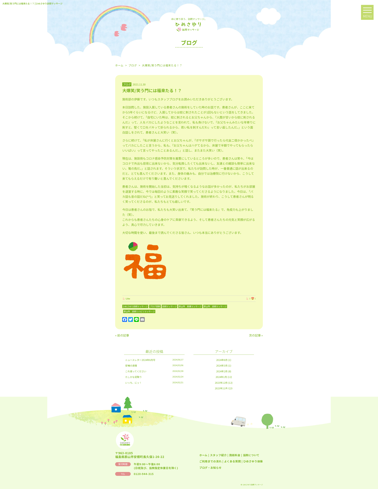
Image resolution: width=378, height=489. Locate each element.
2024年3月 (222, 365)
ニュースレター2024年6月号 (140, 359)
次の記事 (255, 335)
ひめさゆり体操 (253, 461)
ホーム (203, 455)
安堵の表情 (131, 365)
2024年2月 (222, 371)
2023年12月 (221, 382)
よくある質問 (232, 461)
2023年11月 (221, 388)
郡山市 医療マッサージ (190, 306)
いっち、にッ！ (133, 382)
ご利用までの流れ (210, 461)
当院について (251, 455)
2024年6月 (222, 360)
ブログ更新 (155, 306)
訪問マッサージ (169, 306)
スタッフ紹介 (218, 455)
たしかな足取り (133, 377)
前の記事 (123, 335)
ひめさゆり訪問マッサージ (135, 306)
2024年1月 (221, 377)
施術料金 (234, 455)
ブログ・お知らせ (210, 467)
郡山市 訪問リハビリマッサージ (139, 311)
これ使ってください (135, 371)
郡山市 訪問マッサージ (215, 306)
